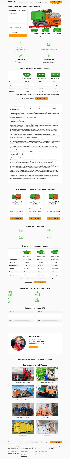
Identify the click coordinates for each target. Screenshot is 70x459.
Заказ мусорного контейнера (27, 446)
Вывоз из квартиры (39, 2)
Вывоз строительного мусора (23, 382)
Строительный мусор (22, 2)
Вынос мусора (47, 435)
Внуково (36, 454)
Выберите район (12, 18)
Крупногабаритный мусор (23, 399)
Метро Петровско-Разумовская (25, 455)
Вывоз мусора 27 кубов (13, 451)
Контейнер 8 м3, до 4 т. (16, 203)
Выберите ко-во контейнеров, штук (15, 27)
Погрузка (47, 2)
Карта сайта (51, 448)
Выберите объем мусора (13, 22)
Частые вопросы (28, 282)
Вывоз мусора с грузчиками (22, 417)
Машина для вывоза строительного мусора (26, 452)
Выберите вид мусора (13, 13)
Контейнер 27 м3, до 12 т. (53, 203)
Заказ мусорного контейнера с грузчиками (27, 449)
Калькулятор (33, 347)
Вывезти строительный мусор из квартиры (41, 452)
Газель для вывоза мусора (13, 453)
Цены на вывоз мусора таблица (46, 36)
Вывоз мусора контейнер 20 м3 (13, 449)
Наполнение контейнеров (29, 98)
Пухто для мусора (23, 435)
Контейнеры (30, 2)
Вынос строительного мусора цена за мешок (41, 447)
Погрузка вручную (47, 399)
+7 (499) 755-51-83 (56, 1)
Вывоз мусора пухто (39, 449)
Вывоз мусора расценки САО (54, 446)
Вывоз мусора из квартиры (47, 382)
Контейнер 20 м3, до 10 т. (35, 203)
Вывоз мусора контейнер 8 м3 (14, 446)
